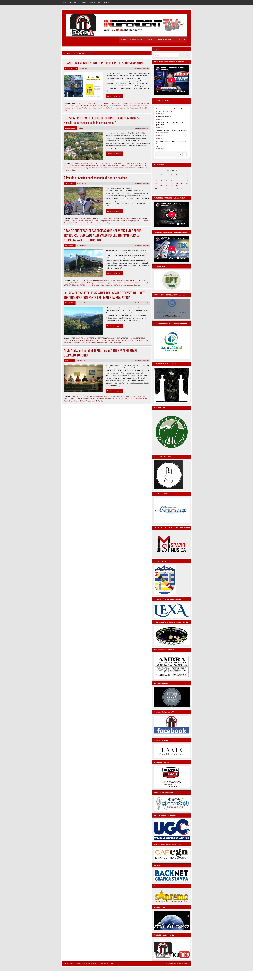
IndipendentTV (84, 68)
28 (177, 188)
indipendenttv (113, 106)
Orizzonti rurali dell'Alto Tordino (102, 108)
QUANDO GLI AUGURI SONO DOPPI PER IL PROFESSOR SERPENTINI (103, 62)
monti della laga (93, 285)
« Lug (155, 193)
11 (161, 183)
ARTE (73, 103)
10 (156, 183)
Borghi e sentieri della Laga (139, 103)
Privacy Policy (68, 963)
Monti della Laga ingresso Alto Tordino (77, 108)
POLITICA (126, 280)
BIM (87, 283)
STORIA (133, 280)
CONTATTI (106, 2)
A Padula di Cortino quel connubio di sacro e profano (95, 177)
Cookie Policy (103, 963)
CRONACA (79, 103)
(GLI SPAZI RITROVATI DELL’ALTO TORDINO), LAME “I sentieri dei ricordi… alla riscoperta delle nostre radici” (102, 120)
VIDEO (94, 103)
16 (187, 183)
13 (172, 183)
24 (156, 188)
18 (161, 186)
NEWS (84, 2)
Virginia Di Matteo (70, 170)
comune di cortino (70, 106)
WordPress (177, 964)
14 (177, 183)
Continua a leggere (114, 96)
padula (125, 285)
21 (177, 186)
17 (156, 186)
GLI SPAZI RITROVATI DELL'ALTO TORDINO (92, 106)
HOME (64, 2)
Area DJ (113, 963)
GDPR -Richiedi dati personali (86, 963)
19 (166, 186)
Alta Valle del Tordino (77, 283)
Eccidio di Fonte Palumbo (108, 340)
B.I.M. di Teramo (123, 103)
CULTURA (87, 103)
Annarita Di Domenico (109, 103)
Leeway (185, 964)
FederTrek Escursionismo (131, 283)
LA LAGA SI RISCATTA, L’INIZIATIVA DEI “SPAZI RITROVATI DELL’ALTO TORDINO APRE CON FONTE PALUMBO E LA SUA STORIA (104, 295)
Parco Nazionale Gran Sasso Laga (126, 108)
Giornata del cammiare (103, 399)
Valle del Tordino (98, 401)
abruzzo (66, 283)
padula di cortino (134, 285)
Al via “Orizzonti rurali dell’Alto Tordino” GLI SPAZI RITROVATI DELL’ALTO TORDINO (101, 352)
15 (182, 183)
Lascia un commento (142, 68)
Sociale (94, 163)
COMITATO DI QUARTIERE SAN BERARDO (86, 280)
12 (166, 183)
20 (172, 186)
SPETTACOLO (103, 163)
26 (166, 188)
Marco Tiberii (142, 106)
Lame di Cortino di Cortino (127, 106)
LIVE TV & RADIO (74, 2)
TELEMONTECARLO (94, 2)
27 (172, 188)
